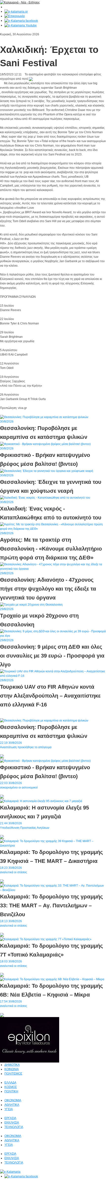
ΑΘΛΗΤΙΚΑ (11, 1105)
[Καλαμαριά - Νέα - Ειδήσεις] (20, 2)
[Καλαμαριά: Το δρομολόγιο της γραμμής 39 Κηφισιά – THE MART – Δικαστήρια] (53, 843)
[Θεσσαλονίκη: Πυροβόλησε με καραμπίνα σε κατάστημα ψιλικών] (44, 720)
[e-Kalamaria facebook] (21, 20)
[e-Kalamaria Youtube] (20, 25)
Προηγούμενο (22, 412)
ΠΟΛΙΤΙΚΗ (11, 1091)
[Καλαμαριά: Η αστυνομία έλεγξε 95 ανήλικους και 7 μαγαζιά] (41, 801)
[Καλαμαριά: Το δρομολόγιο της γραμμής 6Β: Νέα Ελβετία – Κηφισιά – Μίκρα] (52, 979)
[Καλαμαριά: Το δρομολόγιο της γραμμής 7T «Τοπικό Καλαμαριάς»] (45, 939)
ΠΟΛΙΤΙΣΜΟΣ (13, 1073)
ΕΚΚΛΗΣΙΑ (11, 1122)
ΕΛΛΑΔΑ (10, 1082)
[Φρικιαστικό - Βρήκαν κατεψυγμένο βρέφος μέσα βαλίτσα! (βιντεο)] (45, 760)
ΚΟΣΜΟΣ (10, 1087)
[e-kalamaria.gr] (16, 11)
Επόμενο (6, 412)
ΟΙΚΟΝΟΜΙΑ (12, 1100)
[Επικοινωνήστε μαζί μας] (14, 16)
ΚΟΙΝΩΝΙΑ (11, 1069)
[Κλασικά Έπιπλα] (29, 1040)
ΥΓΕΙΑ (8, 1109)
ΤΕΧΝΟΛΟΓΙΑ (13, 1127)
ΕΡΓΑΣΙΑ (10, 1118)
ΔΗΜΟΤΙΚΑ (12, 1064)
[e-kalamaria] (10, 1171)
